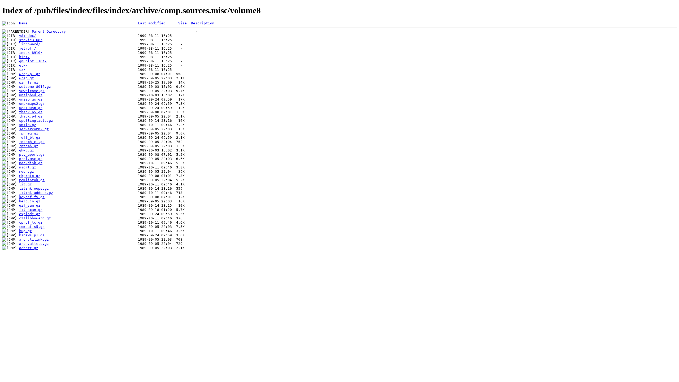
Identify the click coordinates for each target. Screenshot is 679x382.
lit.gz (25, 184)
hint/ (24, 57)
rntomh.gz (28, 146)
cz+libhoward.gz (35, 218)
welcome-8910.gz (35, 87)
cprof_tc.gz (30, 222)
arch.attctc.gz (34, 244)
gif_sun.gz (29, 205)
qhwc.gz (26, 150)
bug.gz (25, 231)
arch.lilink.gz (34, 239)
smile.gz (27, 125)
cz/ (22, 70)
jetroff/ (27, 48)
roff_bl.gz (29, 138)
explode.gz (29, 214)
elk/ (23, 65)
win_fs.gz (28, 82)
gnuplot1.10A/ (33, 61)
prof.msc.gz (30, 159)
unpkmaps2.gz (32, 104)
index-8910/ (30, 53)
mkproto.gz (29, 176)
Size (182, 23)
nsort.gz (27, 167)
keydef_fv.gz (32, 197)
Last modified (152, 23)
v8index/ (27, 36)
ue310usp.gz (30, 108)
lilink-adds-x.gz (36, 193)
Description (202, 23)
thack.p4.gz (30, 116)
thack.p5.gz (30, 112)
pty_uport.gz (32, 155)
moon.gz (26, 171)
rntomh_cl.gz (32, 142)
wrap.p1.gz (29, 74)
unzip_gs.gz (30, 99)
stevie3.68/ (30, 40)
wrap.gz (26, 78)
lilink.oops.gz (34, 188)
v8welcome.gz (32, 91)
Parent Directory (49, 31)
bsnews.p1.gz (32, 235)
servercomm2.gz (34, 129)
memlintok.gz (32, 180)
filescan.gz (30, 210)
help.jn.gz (29, 201)
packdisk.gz (30, 163)
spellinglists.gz (36, 121)
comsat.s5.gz (32, 227)
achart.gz (28, 248)
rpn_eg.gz (28, 133)
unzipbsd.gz (30, 95)
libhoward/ (29, 44)
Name (23, 23)
